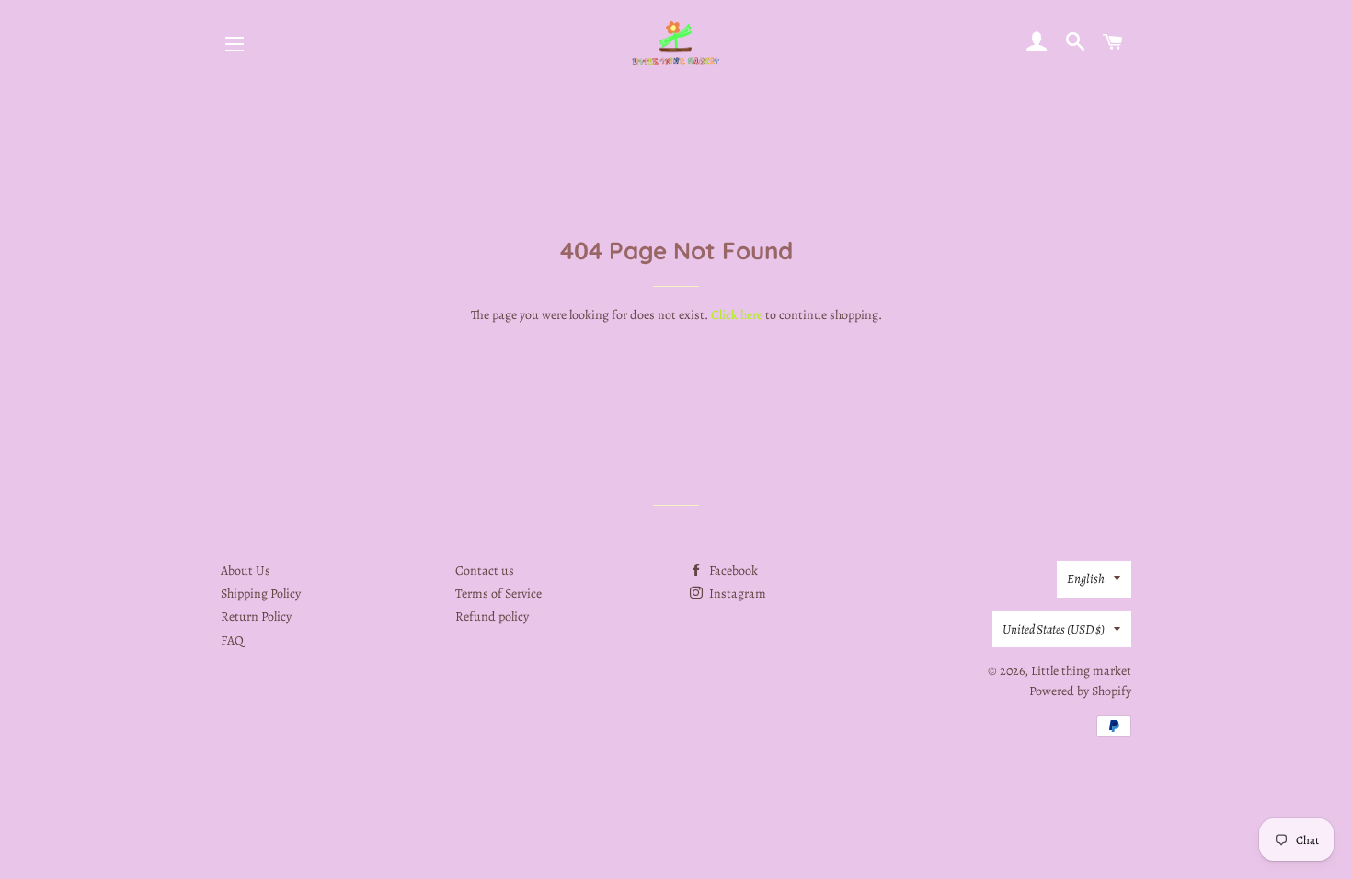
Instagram (736, 593)
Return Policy (256, 616)
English (1086, 579)
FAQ (232, 640)
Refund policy (492, 616)
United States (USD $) (1054, 629)
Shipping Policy (261, 593)
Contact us (484, 570)
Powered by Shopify (1080, 691)
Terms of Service (498, 593)
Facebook (732, 570)
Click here (736, 315)
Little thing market (1081, 670)
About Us (245, 570)
